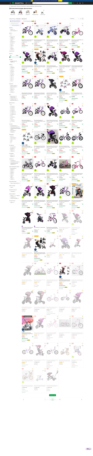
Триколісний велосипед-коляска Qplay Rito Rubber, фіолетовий (77, 253)
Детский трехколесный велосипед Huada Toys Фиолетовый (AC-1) (27, 228)
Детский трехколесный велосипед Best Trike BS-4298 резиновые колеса (27, 174)
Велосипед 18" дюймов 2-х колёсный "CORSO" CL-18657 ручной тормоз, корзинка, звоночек (65, 174)
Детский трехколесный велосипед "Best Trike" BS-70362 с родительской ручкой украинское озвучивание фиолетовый (39, 40)
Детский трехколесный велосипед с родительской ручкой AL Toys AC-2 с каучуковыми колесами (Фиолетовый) (52, 201)
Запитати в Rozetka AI (15, 25)
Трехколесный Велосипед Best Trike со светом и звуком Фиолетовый (65, 66)
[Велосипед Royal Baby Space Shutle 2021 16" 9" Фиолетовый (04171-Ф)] (27, 350)
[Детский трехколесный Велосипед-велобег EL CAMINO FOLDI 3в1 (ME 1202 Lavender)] (40, 375)
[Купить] (32, 44)
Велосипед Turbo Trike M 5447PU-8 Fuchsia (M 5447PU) (39, 360)
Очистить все (18, 18)
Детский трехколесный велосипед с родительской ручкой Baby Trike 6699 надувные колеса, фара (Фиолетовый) (27, 201)
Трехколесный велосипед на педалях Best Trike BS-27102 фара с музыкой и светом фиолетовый (52, 66)
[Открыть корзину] (83, 3)
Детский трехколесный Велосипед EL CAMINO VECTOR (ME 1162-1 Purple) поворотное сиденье (52, 386)
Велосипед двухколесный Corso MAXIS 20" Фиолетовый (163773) (39, 93)
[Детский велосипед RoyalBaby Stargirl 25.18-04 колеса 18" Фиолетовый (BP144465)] (52, 323)
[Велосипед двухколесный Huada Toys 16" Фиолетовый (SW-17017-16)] (52, 217)
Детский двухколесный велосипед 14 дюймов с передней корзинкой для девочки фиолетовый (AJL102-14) (27, 386)
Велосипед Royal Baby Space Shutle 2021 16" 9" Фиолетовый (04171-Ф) (27, 360)
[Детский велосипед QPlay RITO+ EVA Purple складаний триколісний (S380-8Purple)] (27, 243)
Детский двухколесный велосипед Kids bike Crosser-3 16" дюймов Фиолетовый (77, 121)
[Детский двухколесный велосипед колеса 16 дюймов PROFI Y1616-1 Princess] (77, 164)
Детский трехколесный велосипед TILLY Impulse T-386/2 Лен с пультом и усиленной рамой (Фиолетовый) (65, 253)
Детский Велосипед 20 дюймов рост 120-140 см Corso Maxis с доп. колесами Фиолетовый (27, 40)
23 (59, 399)
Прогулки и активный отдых (21, 6)
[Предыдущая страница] (24, 400)
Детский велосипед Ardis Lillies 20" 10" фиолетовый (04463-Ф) (52, 307)
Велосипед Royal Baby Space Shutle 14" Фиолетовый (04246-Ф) (52, 360)
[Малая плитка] (83, 19)
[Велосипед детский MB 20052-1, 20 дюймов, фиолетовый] (77, 30)
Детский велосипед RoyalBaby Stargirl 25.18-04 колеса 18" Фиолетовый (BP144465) (51, 333)
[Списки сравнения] (80, 3)
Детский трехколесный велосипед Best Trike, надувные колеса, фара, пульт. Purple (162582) (52, 121)
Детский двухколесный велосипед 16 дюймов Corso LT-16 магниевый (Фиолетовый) (77, 280)
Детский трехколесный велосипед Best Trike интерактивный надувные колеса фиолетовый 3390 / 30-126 (27, 66)
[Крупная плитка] (81, 19)
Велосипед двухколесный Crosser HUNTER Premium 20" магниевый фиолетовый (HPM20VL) (64, 121)
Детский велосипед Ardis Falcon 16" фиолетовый (65, 333)
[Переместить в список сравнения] (32, 25)
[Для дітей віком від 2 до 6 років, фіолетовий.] (77, 350)
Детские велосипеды (38, 6)
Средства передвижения (30, 6)
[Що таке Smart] (35, 21)
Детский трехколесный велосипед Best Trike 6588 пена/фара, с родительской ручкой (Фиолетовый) (65, 228)
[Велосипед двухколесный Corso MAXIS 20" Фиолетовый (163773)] (40, 83)
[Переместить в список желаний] (32, 23)
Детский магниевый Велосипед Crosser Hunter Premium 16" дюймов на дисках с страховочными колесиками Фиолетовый (65, 147)
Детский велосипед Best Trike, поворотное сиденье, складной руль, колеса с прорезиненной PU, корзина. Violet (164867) (52, 94)
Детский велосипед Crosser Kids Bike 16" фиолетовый (39, 280)
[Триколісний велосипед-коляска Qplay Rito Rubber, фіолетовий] (77, 243)
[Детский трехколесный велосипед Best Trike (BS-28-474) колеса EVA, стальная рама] (52, 164)
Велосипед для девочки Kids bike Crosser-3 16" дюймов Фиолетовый (39, 174)
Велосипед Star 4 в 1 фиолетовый (39, 227)
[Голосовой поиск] (67, 3)
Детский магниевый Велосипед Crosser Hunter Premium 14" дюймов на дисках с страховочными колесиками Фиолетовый (77, 147)
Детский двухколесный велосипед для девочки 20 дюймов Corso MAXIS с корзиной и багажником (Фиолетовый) (64, 201)
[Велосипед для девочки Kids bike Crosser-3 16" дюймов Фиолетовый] (40, 164)
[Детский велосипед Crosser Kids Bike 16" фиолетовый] (40, 270)
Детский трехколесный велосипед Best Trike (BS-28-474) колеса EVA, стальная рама (52, 174)
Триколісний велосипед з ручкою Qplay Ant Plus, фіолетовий (52, 253)
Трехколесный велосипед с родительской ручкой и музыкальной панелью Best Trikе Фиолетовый (77, 228)
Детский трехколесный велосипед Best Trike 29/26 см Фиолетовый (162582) (77, 66)
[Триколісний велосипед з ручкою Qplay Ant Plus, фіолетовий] (52, 243)
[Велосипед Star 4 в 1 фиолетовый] (40, 217)
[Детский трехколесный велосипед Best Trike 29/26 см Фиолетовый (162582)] (77, 56)
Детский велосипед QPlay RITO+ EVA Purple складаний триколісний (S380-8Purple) (27, 253)
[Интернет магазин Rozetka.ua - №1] (18, 3)
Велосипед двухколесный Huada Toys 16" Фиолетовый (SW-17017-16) (52, 228)
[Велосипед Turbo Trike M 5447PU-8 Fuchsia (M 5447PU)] (40, 350)
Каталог (28, 3)
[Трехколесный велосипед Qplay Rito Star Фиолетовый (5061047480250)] (40, 297)
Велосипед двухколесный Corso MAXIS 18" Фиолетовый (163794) (27, 93)
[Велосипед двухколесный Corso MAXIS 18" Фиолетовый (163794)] (27, 83)
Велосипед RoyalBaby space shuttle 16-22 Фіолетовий (64, 307)
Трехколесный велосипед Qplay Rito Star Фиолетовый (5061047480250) (40, 307)
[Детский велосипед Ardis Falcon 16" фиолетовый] (65, 323)
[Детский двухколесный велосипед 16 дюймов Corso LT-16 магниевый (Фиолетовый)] (77, 270)
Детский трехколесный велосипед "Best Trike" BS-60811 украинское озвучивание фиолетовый (52, 40)
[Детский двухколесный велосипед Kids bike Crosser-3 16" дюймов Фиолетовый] (77, 110)
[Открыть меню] (10, 3)
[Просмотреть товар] (34, 64)
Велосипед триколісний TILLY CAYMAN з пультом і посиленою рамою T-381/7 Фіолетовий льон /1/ (27, 280)
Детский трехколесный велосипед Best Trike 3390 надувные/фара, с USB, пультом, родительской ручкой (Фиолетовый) (40, 201)
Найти (70, 3)
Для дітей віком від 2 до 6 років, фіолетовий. (77, 360)
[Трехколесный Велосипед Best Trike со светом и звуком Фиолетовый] (65, 56)
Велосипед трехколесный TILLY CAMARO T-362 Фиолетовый (39, 333)
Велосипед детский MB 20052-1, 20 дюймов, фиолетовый (77, 40)
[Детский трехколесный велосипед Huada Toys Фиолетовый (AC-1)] (27, 217)
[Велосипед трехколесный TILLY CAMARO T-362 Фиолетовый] (40, 323)
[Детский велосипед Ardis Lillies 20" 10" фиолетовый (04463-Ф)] (52, 297)
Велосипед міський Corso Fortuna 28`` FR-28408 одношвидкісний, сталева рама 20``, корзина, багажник (39, 147)
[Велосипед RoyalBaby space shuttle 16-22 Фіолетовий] (65, 297)
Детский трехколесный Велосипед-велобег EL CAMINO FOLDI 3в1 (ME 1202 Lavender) (40, 386)
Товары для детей (13, 6)
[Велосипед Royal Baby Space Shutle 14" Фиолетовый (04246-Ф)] (52, 350)
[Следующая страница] (82, 400)
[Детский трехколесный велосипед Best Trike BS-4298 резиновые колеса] (27, 164)
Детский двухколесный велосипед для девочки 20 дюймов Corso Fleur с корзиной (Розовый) (77, 333)
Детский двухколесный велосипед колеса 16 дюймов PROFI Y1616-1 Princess (77, 174)
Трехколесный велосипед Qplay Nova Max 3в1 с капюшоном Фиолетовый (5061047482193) (27, 308)
